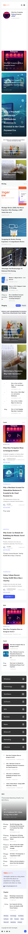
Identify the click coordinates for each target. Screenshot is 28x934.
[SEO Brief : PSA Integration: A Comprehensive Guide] (6, 856)
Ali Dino (9, 504)
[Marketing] (14, 739)
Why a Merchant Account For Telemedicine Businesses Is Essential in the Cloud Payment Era (15, 765)
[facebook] (2, 931)
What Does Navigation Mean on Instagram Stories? (17, 14)
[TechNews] (14, 694)
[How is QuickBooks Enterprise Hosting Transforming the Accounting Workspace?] (5, 297)
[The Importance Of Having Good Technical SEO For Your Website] (6, 837)
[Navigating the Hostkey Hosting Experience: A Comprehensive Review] (14, 227)
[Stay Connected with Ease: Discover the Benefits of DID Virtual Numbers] (6, 905)
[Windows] (14, 679)
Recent (18, 305)
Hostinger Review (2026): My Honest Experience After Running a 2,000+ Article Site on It (13, 210)
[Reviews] (14, 717)
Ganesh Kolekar (11, 459)
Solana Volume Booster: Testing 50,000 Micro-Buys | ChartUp (13, 578)
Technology (7, 108)
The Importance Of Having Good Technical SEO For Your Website (17, 837)
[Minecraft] (14, 732)
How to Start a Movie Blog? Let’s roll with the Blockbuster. (17, 394)
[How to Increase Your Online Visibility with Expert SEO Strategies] (6, 846)
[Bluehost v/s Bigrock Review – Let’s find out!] (5, 280)
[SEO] (14, 709)
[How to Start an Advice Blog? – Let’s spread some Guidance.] (6, 385)
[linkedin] (9, 931)
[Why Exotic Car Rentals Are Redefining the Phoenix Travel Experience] (14, 518)
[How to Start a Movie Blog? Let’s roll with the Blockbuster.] (6, 394)
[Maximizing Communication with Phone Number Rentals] (6, 897)
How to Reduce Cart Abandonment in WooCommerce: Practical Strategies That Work (14, 150)
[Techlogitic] (14, 873)
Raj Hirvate (7, 340)
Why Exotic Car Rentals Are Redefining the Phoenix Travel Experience (13, 535)
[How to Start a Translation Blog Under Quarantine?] (14, 362)
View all (25, 183)
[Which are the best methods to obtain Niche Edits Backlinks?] (6, 863)
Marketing (6, 444)
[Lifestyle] (14, 747)
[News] (14, 724)
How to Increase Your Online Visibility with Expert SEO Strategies (16, 846)
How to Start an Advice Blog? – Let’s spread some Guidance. (17, 385)
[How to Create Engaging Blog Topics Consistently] (6, 411)
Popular (24, 305)
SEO (5, 809)
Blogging (6, 326)
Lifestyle (6, 529)
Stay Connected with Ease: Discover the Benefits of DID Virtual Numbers (16, 906)
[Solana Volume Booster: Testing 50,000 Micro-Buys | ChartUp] (14, 561)
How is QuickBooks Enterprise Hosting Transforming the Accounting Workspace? (16, 296)
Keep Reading (6, 462)
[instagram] (7, 931)
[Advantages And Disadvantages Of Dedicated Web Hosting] (14, 256)
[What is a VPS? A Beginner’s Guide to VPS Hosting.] (5, 288)
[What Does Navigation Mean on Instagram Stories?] (6, 15)
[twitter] (4, 931)
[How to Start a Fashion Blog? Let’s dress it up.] (6, 403)
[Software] (14, 701)
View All (23, 422)
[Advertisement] (14, 34)
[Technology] (14, 686)
